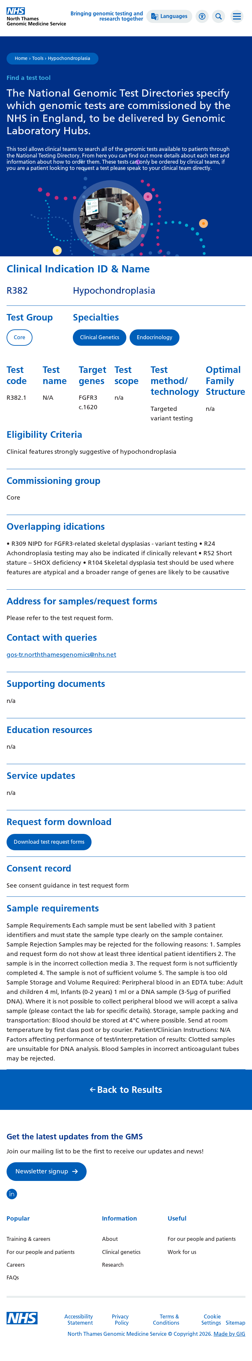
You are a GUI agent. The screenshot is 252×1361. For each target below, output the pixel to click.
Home (21, 58)
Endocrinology (154, 337)
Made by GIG (229, 1334)
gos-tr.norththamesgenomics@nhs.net (61, 654)
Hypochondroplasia (69, 58)
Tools (37, 58)
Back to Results (129, 1089)
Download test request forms (49, 842)
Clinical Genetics (99, 337)
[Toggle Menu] (237, 16)
